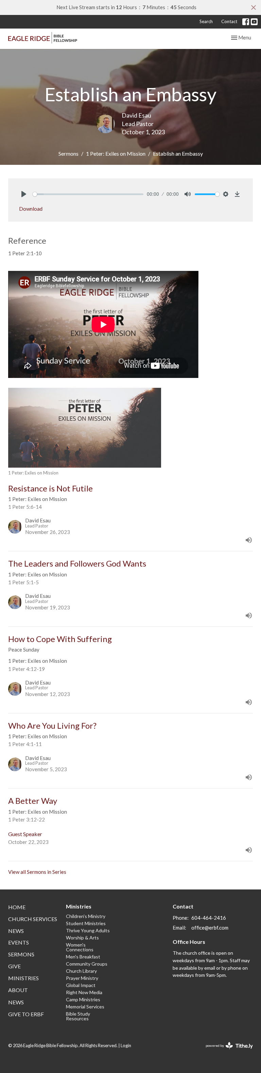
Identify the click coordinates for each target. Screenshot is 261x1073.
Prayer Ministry (82, 978)
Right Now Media (84, 992)
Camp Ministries (83, 999)
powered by (226, 1051)
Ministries (23, 978)
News (16, 931)
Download (30, 209)
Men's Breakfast (83, 956)
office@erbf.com (209, 927)
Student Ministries (86, 923)
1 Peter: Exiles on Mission (115, 153)
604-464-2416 (208, 918)
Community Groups (86, 964)
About (18, 990)
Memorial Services (85, 1006)
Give (14, 966)
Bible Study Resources (78, 1016)
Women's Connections (79, 947)
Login (126, 1045)
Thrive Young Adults (88, 930)
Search (206, 21)
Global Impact (80, 985)
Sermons (68, 153)
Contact (229, 21)
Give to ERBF (26, 1014)
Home (16, 907)
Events (18, 942)
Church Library (81, 971)
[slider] (88, 194)
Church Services (32, 919)
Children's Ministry (85, 916)
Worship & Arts (82, 937)
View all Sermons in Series (37, 872)
